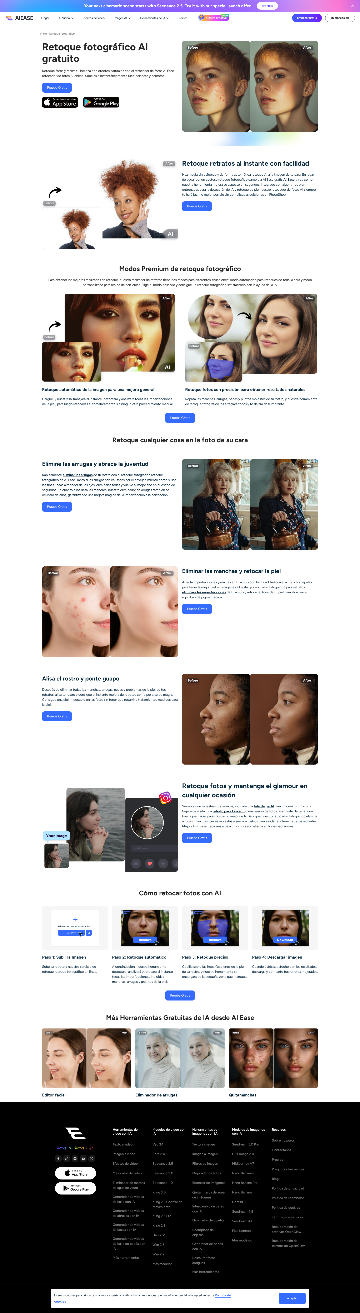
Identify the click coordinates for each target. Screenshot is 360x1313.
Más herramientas (126, 1258)
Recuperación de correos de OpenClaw (288, 1243)
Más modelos (162, 1264)
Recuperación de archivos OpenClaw (286, 1229)
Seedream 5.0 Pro (245, 1144)
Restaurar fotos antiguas (203, 1260)
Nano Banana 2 (243, 1173)
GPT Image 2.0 (243, 1154)
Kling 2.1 (158, 1225)
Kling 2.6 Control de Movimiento (167, 1204)
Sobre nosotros (283, 1140)
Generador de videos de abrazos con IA (128, 1213)
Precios (277, 1160)
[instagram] (75, 1158)
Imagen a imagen (205, 1154)
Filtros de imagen (205, 1164)
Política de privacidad (288, 1188)
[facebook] (58, 1158)
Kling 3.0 (159, 1192)
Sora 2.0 (158, 1154)
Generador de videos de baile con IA (128, 1199)
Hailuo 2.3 (160, 1235)
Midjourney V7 (243, 1164)
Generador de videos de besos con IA (128, 1227)
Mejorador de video (127, 1173)
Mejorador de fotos (206, 1173)
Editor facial (54, 1095)
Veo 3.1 (157, 1144)
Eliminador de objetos (208, 1220)
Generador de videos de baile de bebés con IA (129, 1244)
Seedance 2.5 (162, 1164)
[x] (91, 1158)
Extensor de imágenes (208, 1183)
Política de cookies (286, 1208)
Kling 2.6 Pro (161, 1216)
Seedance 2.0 (162, 1173)
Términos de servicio (287, 1217)
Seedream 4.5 (242, 1211)
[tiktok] (66, 1158)
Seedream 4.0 (242, 1221)
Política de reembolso (288, 1198)
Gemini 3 (239, 1202)
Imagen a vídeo (124, 1154)
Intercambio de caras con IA (208, 1208)
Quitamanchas (242, 1095)
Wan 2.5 (158, 1245)
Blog (275, 1179)
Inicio (43, 33)
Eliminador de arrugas (156, 1095)
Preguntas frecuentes (288, 1169)
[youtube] (83, 1158)
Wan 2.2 (158, 1254)
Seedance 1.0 (162, 1183)
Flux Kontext (241, 1231)
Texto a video (122, 1144)
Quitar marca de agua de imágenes (208, 1194)
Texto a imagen (203, 1144)
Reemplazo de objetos (203, 1232)
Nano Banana (242, 1192)
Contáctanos (281, 1150)
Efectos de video (125, 1164)
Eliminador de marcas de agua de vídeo (129, 1185)
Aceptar (292, 1298)
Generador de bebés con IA (207, 1246)
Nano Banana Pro (245, 1183)
